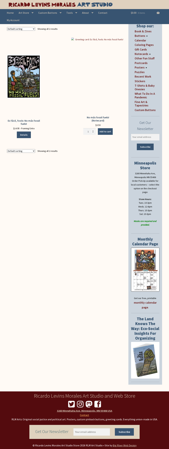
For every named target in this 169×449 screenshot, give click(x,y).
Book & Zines (143, 31)
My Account (13, 20)
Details (24, 134)
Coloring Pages (144, 45)
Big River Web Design (124, 445)
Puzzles (140, 72)
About (85, 12)
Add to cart (105, 131)
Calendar (140, 40)
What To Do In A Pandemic (145, 95)
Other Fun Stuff (144, 58)
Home (10, 12)
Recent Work (143, 76)
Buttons (140, 36)
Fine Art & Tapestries (141, 103)
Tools (69, 12)
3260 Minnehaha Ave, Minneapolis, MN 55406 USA (84, 410)
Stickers (140, 81)
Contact (102, 12)
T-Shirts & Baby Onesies (145, 87)
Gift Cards (141, 49)
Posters (140, 67)
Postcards (141, 63)
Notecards (141, 54)
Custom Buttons (47, 12)
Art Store (24, 12)
